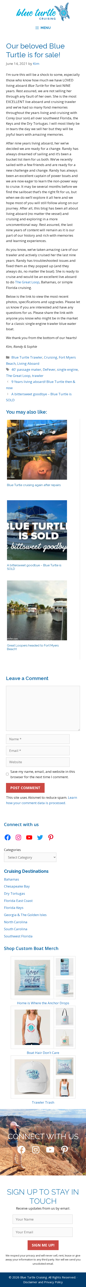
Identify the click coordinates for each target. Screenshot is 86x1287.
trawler (37, 375)
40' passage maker (26, 369)
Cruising (50, 357)
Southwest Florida (18, 936)
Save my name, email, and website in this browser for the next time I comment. (42, 774)
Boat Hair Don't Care (43, 1052)
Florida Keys (13, 907)
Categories (12, 849)
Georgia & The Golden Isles (25, 914)
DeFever (49, 369)
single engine (67, 369)
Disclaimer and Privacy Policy (43, 1282)
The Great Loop (27, 282)
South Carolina (15, 929)
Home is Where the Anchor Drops (43, 1003)
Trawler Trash (43, 1102)
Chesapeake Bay (17, 886)
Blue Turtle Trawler (26, 357)
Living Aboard (28, 363)
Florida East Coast (18, 900)
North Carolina (15, 922)
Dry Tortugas (14, 893)
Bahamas (11, 879)
